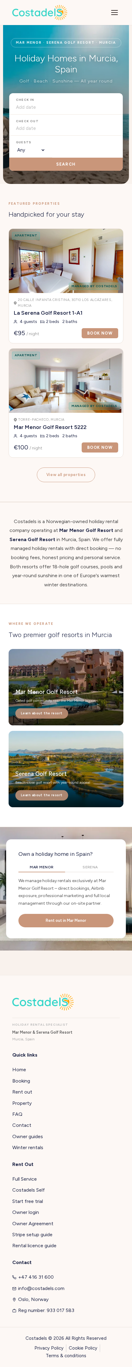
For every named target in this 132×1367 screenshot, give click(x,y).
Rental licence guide (34, 1245)
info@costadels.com (41, 1288)
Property (22, 1103)
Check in (25, 100)
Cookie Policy (83, 1348)
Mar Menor (41, 867)
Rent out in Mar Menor (66, 920)
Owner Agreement (32, 1223)
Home (19, 1069)
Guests (23, 142)
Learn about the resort (42, 713)
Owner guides (27, 1136)
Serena (90, 867)
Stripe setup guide (32, 1234)
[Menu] (114, 12)
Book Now (100, 333)
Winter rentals (27, 1147)
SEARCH (66, 164)
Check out (27, 121)
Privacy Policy (49, 1348)
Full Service (24, 1179)
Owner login (25, 1212)
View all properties (66, 474)
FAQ (17, 1114)
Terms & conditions (66, 1355)
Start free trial (27, 1201)
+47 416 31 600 (36, 1277)
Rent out (22, 1092)
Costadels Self (28, 1190)
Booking (21, 1081)
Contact (21, 1125)
